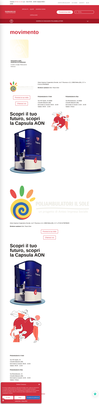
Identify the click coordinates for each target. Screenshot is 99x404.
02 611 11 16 (18, 1)
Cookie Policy (18, 401)
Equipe (32, 9)
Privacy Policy (24, 401)
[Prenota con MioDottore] (95, 394)
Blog (87, 2)
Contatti (81, 2)
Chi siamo (74, 2)
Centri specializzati (64, 2)
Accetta (8, 397)
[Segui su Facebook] (85, 396)
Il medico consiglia (15, 64)
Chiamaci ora (21, 103)
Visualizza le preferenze (33, 397)
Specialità (25, 9)
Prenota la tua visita (65, 12)
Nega (19, 397)
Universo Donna (40, 9)
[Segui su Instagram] (88, 396)
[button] (39, 384)
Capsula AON (33, 15)
